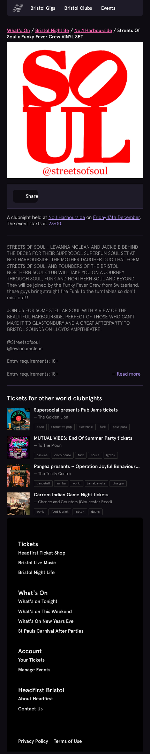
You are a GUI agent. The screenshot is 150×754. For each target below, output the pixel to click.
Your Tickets (31, 659)
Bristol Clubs (78, 8)
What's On (18, 30)
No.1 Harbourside (93, 30)
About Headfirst (35, 698)
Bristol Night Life (36, 572)
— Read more (126, 374)
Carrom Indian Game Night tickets (71, 494)
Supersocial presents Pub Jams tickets (76, 409)
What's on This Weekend (45, 611)
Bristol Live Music (37, 562)
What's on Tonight (38, 601)
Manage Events (34, 669)
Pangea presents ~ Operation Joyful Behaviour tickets (85, 469)
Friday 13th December (116, 217)
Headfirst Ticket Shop (41, 552)
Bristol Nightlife (52, 30)
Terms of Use (68, 741)
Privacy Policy (33, 741)
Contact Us (30, 708)
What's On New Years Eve (46, 621)
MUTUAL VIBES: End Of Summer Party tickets (83, 438)
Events (108, 8)
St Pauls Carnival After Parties (50, 630)
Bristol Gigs (42, 8)
